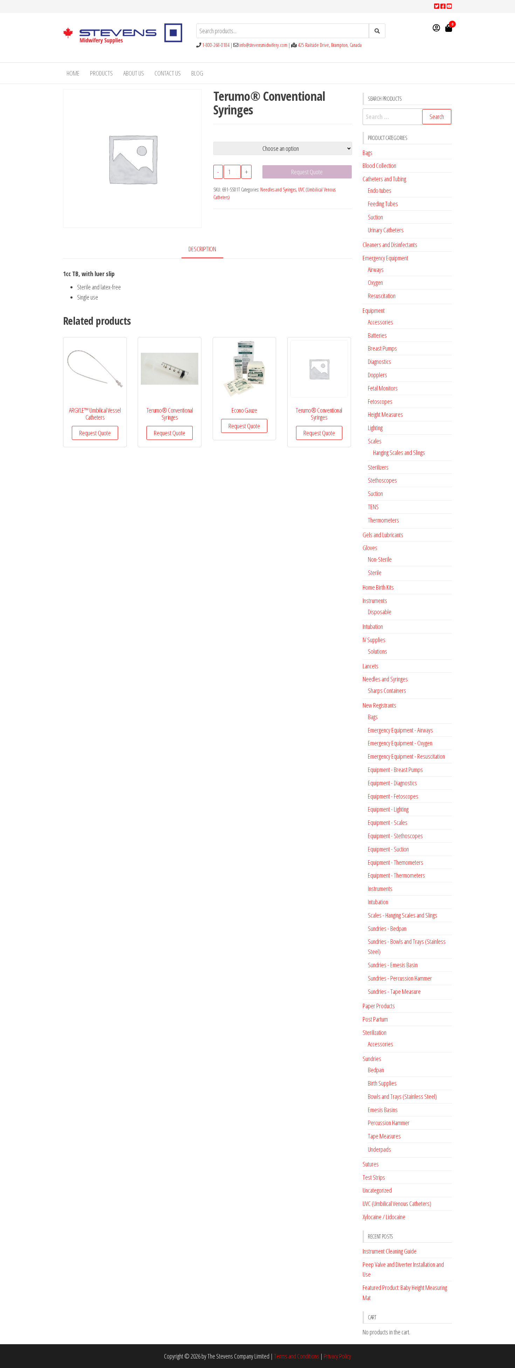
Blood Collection (379, 165)
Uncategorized (377, 1190)
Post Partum (375, 1019)
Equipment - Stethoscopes (395, 836)
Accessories (380, 322)
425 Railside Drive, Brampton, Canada (330, 45)
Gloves (370, 547)
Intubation (373, 626)
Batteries (377, 335)
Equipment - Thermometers (396, 875)
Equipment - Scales (387, 822)
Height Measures (385, 414)
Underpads (379, 1149)
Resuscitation (382, 296)
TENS (373, 507)
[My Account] (436, 27)
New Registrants (379, 705)
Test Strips (374, 1177)
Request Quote (307, 172)
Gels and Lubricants (383, 535)
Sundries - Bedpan (387, 928)
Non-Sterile (380, 559)
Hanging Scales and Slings (399, 452)
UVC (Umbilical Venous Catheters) (397, 1203)
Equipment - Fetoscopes (393, 796)
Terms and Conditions (296, 1356)
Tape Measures (384, 1136)
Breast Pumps (382, 348)
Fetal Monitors (383, 388)
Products (101, 73)
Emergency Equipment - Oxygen (400, 743)
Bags (367, 152)
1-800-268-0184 (215, 45)
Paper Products (379, 1006)
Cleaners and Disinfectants (390, 244)
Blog (197, 73)
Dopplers (377, 375)
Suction (375, 217)
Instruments (375, 600)
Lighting (375, 427)
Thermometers (383, 520)
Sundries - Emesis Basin (393, 965)
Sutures (371, 1164)
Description (202, 249)
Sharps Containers (387, 690)
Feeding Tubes (383, 203)
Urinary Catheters (386, 230)
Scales (375, 441)
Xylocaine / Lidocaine (384, 1217)
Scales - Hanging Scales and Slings (402, 915)
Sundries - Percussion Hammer (400, 978)
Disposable (379, 612)
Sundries (372, 1058)
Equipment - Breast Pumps (395, 769)
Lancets (370, 666)
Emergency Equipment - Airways (400, 730)
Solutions (377, 651)
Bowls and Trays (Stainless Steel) (402, 1096)
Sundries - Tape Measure (394, 991)
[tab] (207, 249)
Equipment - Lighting (388, 809)
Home (73, 73)
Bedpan (376, 1070)
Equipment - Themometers (395, 862)
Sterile (375, 572)
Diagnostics (379, 361)
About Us (133, 73)
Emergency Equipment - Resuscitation (406, 756)
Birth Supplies (382, 1083)
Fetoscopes (380, 401)
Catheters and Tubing (384, 179)
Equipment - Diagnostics (392, 783)
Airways (376, 269)
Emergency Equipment (385, 258)
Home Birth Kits (378, 587)
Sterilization (374, 1032)
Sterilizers (378, 467)
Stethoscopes (382, 480)
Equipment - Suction (388, 849)
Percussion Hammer (389, 1122)
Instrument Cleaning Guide (390, 1251)
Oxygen (375, 282)
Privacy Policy (337, 1356)
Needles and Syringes (278, 189)
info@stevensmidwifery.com (263, 45)
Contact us (167, 73)
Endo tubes (379, 190)
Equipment (374, 310)
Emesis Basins (383, 1110)
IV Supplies (374, 640)
